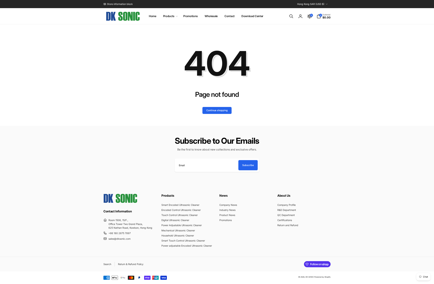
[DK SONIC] (120, 202)
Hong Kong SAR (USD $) (310, 4)
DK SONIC (309, 277)
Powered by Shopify (322, 277)
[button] (170, 16)
